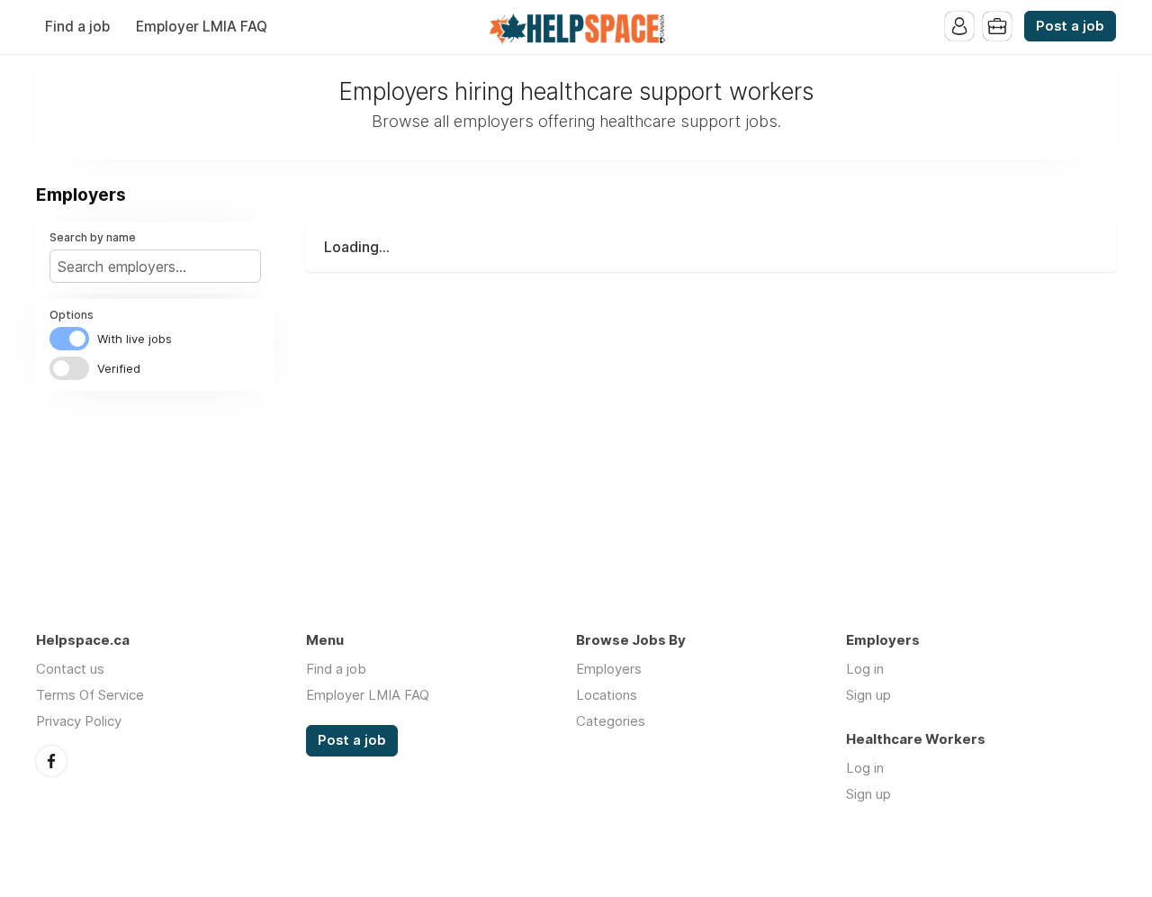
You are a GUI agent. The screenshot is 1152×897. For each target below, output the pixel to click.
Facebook (51, 761)
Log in (865, 668)
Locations (606, 694)
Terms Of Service (90, 694)
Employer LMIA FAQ (201, 26)
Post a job (1070, 26)
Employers (609, 668)
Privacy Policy (79, 720)
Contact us (70, 668)
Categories (610, 720)
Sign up (868, 694)
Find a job (77, 26)
